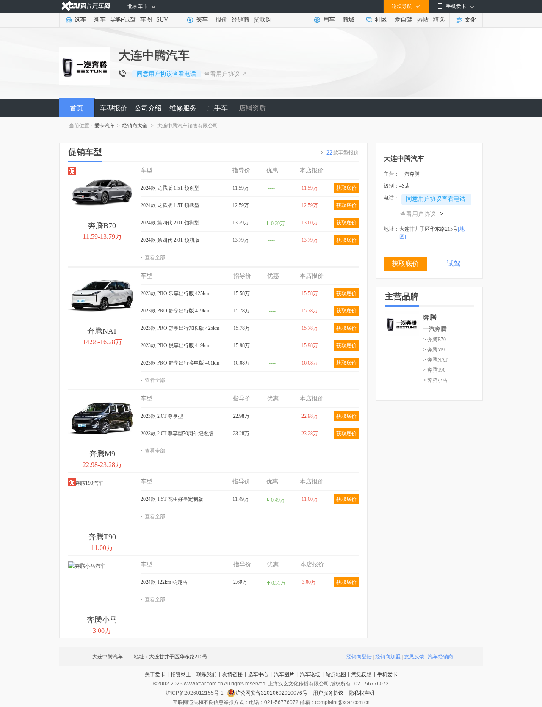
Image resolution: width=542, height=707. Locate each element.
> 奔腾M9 (434, 350)
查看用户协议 (222, 74)
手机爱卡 (387, 674)
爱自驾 (403, 20)
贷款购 (262, 20)
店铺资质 (252, 108)
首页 (76, 108)
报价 (221, 20)
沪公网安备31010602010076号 (272, 693)
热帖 (423, 20)
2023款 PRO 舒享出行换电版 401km (180, 363)
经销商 (240, 20)
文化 (470, 20)
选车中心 (258, 674)
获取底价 (346, 188)
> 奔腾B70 (434, 339)
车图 (146, 20)
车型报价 (113, 108)
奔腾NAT (102, 331)
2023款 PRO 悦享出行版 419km (175, 345)
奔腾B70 (102, 225)
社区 (381, 20)
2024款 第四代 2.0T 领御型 (170, 223)
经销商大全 (134, 126)
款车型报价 (342, 152)
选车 (80, 20)
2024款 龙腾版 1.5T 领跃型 (170, 205)
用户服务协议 (329, 693)
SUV (162, 20)
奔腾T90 (102, 537)
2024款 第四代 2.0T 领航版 (170, 240)
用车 (329, 20)
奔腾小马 (102, 620)
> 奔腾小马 (435, 380)
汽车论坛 (310, 674)
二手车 (217, 108)
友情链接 (232, 674)
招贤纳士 (181, 674)
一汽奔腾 (435, 329)
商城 (348, 20)
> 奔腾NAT (435, 360)
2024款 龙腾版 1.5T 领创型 (170, 188)
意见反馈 (414, 657)
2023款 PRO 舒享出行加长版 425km (180, 328)
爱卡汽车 (104, 126)
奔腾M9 (102, 454)
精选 (439, 20)
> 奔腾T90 (434, 370)
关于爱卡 (155, 674)
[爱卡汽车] (85, 6)
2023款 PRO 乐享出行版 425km (175, 293)
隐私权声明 (361, 693)
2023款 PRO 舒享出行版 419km (175, 311)
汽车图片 (284, 674)
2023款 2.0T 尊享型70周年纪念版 (177, 433)
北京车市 (137, 6)
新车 (100, 20)
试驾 (130, 20)
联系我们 (206, 674)
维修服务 (182, 108)
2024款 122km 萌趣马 (164, 582)
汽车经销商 (440, 657)
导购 (116, 20)
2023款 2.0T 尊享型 (162, 416)
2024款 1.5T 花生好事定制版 (172, 499)
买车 (202, 20)
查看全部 (155, 257)
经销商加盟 (388, 657)
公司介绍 (148, 108)
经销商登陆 (359, 657)
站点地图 (336, 674)
